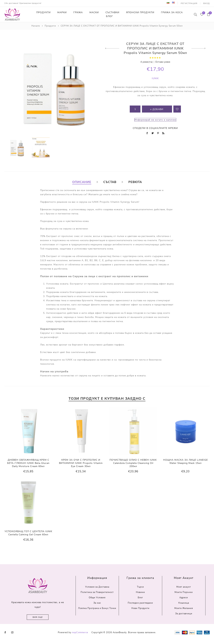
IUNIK (155, 78)
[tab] (81, 182)
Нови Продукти (140, 608)
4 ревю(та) (146, 61)
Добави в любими (177, 109)
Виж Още (38, 617)
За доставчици (183, 613)
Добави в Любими (28, 430)
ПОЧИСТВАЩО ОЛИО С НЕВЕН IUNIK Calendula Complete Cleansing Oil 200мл (133, 463)
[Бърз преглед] (21, 431)
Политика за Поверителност (97, 592)
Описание (81, 182)
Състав (109, 182)
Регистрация (189, 3)
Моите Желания (183, 608)
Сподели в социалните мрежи (155, 128)
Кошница (183, 602)
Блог (140, 597)
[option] (17, 148)
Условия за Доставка (97, 586)
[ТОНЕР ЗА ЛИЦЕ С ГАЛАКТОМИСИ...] (198, 48)
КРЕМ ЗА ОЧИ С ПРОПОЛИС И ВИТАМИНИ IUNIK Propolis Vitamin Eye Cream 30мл (81, 463)
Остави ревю (162, 61)
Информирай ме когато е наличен (155, 119)
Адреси (183, 597)
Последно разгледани (140, 602)
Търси (140, 586)
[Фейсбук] (5, 632)
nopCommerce (80, 632)
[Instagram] (12, 632)
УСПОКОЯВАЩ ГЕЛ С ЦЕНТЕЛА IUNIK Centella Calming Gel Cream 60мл (28, 533)
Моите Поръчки (184, 592)
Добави (35, 430)
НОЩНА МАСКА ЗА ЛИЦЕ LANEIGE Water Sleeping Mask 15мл (185, 461)
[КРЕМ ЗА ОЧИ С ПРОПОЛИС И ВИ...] (112, 48)
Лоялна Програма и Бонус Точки (97, 608)
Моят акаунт (183, 586)
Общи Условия (97, 597)
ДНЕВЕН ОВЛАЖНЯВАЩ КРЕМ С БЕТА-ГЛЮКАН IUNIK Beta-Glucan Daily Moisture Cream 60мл (28, 463)
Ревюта (135, 182)
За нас (97, 602)
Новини (140, 592)
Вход (206, 3)
